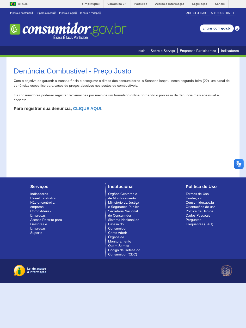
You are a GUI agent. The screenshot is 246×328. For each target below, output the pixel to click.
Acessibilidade (197, 13)
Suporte (36, 233)
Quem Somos (118, 246)
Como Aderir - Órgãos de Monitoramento (119, 237)
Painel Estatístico (43, 198)
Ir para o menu (46, 13)
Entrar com (217, 28)
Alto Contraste (223, 13)
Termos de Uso (197, 194)
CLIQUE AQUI (87, 108)
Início (141, 51)
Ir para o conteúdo (21, 13)
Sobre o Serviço (163, 51)
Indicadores (230, 51)
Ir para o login (68, 13)
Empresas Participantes (198, 51)
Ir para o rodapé (90, 13)
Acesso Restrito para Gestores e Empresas (46, 224)
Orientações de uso (200, 207)
